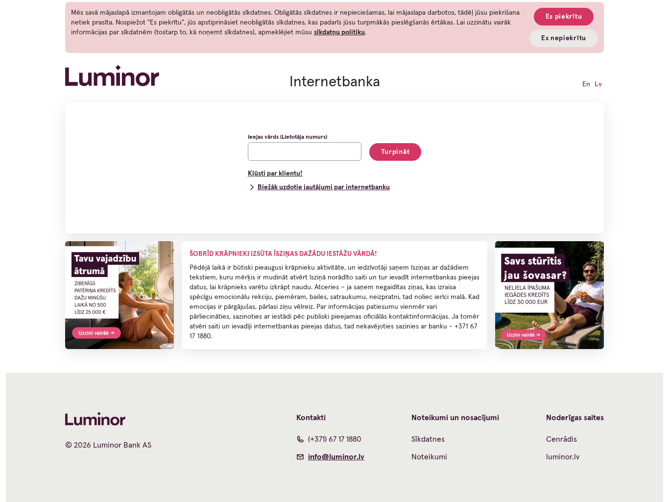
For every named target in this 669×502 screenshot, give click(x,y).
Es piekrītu (564, 16)
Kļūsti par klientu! (275, 173)
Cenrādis (561, 439)
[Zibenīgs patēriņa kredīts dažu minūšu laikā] (119, 295)
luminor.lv (562, 457)
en (586, 84)
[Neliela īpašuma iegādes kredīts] (549, 295)
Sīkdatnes (428, 439)
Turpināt (395, 152)
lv (598, 84)
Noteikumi (429, 457)
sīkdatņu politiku (339, 32)
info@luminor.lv (336, 457)
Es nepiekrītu (563, 38)
